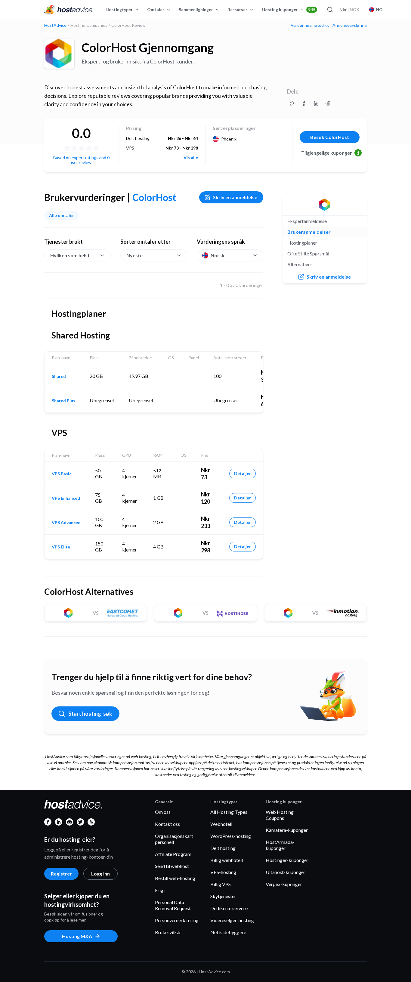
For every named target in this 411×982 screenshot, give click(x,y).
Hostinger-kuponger (287, 860)
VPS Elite (61, 547)
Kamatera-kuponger (287, 830)
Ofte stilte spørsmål (308, 253)
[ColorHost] (59, 54)
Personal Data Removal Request (173, 905)
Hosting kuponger (288, 9)
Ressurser (237, 9)
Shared (59, 376)
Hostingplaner (302, 243)
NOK (349, 9)
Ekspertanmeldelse (307, 221)
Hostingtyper (119, 9)
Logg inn (100, 873)
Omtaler (155, 9)
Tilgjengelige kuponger (330, 153)
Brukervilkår (168, 932)
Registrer (61, 873)
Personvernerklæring (177, 920)
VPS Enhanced (66, 498)
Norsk (217, 255)
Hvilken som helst (70, 255)
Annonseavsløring (349, 25)
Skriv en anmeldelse (235, 197)
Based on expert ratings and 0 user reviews (81, 160)
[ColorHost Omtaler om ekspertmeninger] (292, 103)
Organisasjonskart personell (174, 839)
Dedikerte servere (229, 908)
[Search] (330, 9)
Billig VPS (220, 884)
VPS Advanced (66, 522)
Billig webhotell (226, 860)
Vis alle (191, 157)
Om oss (163, 812)
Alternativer (299, 264)
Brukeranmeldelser (309, 232)
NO (379, 9)
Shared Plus (63, 400)
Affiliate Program (173, 854)
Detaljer (242, 473)
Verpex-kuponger (284, 884)
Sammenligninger (196, 9)
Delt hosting (223, 848)
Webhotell (221, 824)
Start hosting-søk (90, 713)
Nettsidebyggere (228, 932)
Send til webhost (172, 866)
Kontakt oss (167, 824)
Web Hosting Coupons (280, 815)
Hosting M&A (77, 936)
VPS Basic (61, 473)
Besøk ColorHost (329, 137)
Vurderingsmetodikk (310, 25)
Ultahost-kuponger (285, 872)
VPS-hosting (223, 872)
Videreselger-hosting (232, 920)
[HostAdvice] (69, 9)
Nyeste (134, 255)
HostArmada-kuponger (280, 845)
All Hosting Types (228, 812)
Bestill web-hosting (175, 878)
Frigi (160, 890)
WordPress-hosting (230, 836)
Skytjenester (223, 896)
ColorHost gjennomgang (148, 47)
